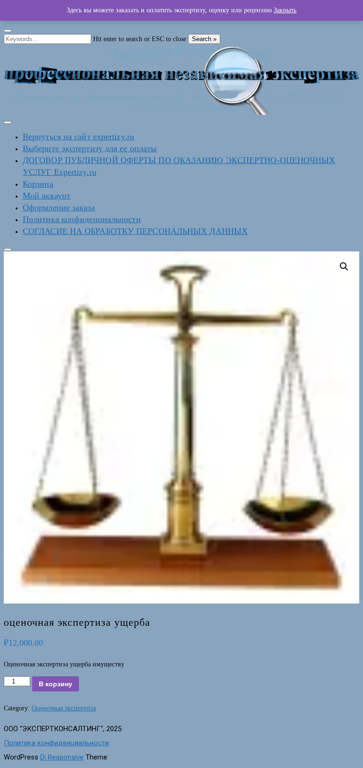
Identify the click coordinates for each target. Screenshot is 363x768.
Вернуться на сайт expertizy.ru (78, 136)
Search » (204, 39)
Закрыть (285, 10)
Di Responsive (62, 757)
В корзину (55, 684)
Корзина (38, 184)
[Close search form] (7, 30)
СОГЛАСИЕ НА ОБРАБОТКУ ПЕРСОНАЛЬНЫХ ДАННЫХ (135, 231)
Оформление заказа (59, 207)
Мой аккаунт (46, 195)
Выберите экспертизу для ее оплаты (89, 148)
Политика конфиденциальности (82, 219)
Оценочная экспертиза (64, 708)
